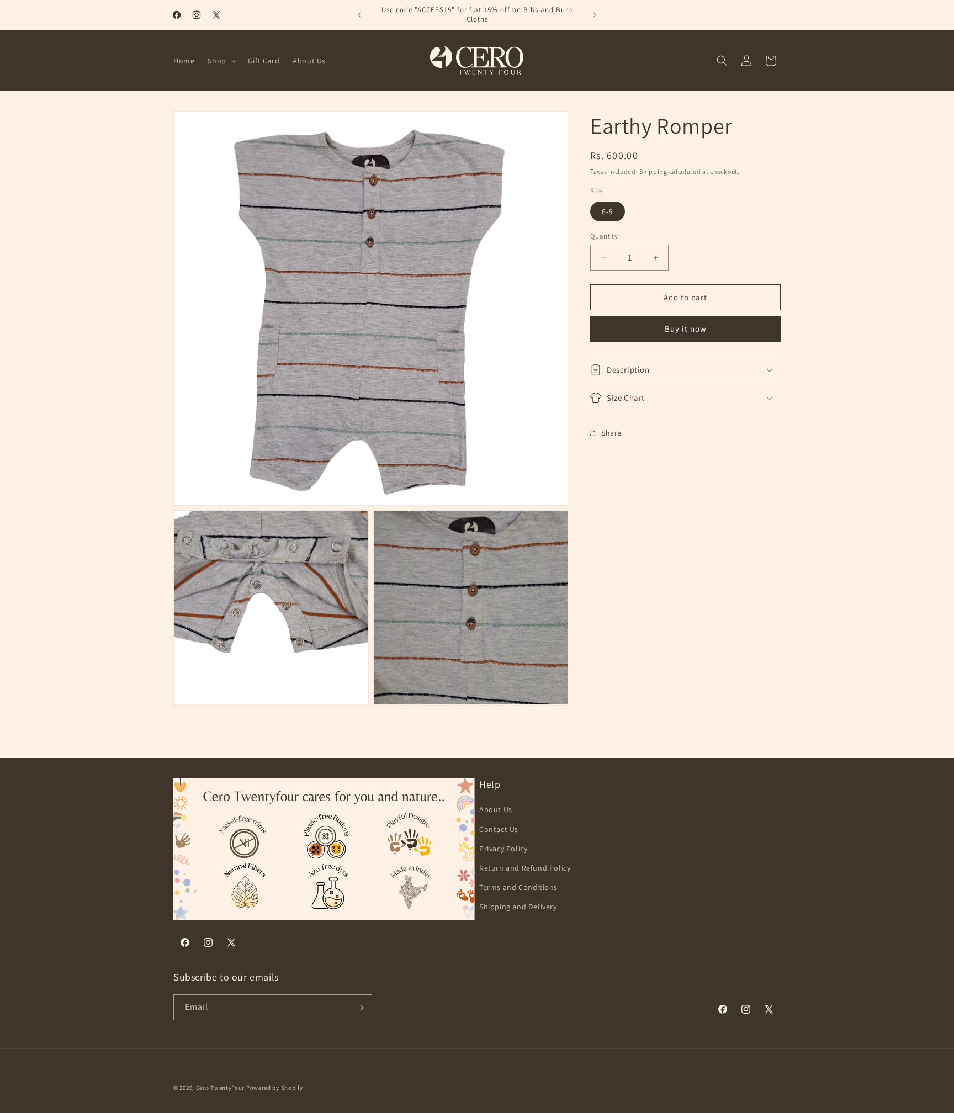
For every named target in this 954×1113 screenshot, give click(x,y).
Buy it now (686, 329)
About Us (495, 810)
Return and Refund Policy (524, 868)
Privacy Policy (503, 849)
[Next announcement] (594, 14)
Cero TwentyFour (220, 1087)
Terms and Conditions (518, 887)
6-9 (607, 211)
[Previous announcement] (359, 14)
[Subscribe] (359, 1008)
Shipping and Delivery (518, 907)
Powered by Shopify (274, 1087)
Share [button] (611, 432)
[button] (221, 60)
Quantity (604, 236)
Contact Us (498, 829)
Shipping (653, 171)
